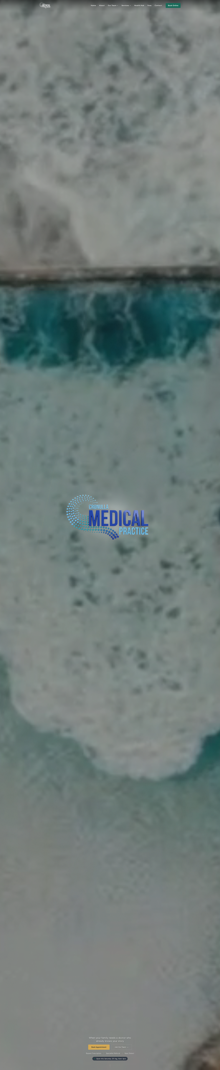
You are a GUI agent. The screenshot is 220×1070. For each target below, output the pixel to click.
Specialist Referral (113, 1053)
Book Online (173, 5)
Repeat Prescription (93, 1053)
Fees (149, 5)
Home (93, 5)
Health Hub (139, 5)
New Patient (129, 1053)
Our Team (112, 5)
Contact (158, 5)
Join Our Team (121, 1047)
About (102, 5)
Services (125, 5)
